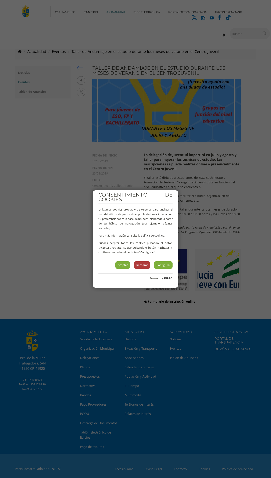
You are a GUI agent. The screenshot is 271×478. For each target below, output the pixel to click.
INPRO (168, 278)
